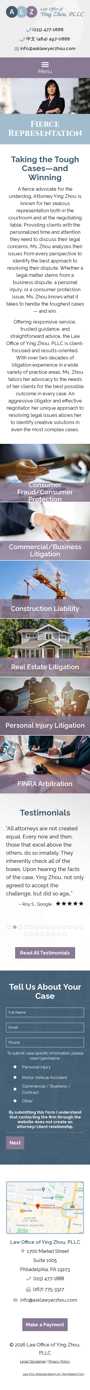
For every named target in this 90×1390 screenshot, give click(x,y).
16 (31, 934)
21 (59, 934)
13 (75, 927)
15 (26, 934)
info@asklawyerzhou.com (48, 48)
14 (81, 927)
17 (37, 934)
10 (59, 927)
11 (64, 927)
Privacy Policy (59, 1361)
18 (42, 934)
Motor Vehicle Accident (44, 1077)
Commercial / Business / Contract (46, 1089)
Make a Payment (45, 1325)
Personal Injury (36, 1067)
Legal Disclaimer (33, 1361)
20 (53, 934)
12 (70, 927)
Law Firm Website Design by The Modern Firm (53, 1374)
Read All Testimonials (45, 953)
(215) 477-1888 (48, 29)
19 (48, 934)
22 (64, 934)
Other (27, 1101)
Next (15, 1143)
